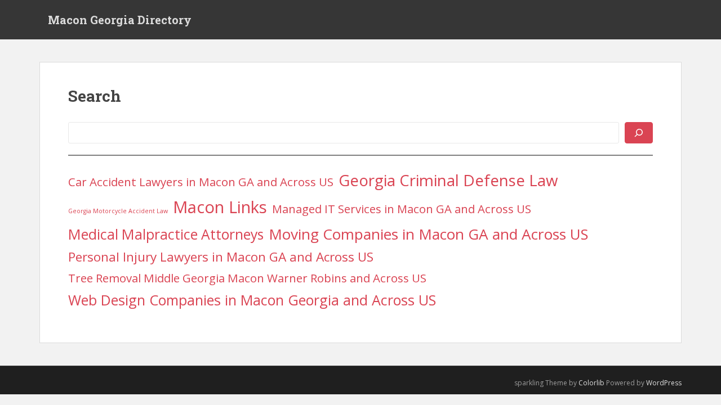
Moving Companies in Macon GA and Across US (428, 234)
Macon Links (220, 207)
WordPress (664, 383)
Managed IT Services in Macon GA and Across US (401, 209)
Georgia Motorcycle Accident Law (118, 211)
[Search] (639, 132)
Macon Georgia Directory (120, 19)
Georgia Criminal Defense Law (448, 180)
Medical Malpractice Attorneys (166, 234)
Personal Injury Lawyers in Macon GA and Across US (220, 257)
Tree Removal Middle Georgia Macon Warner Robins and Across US (247, 278)
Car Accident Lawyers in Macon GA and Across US (200, 182)
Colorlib (591, 383)
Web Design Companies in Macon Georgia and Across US (252, 299)
